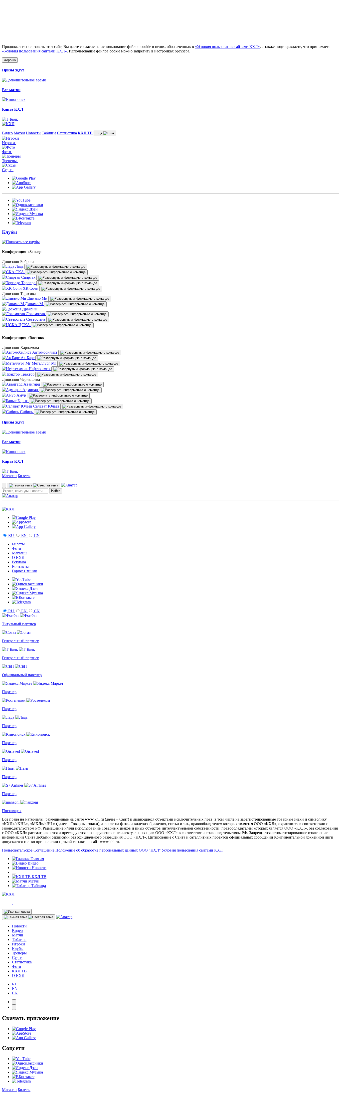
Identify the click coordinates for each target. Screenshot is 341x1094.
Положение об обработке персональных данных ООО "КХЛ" (108, 850)
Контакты (20, 566)
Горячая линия (24, 571)
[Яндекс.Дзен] (25, 209)
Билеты (24, 476)
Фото (16, 548)
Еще (99, 133)
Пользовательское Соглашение (28, 850)
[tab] (14, 1002)
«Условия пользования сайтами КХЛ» (227, 46)
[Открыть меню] (14, 873)
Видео (7, 133)
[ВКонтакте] (23, 218)
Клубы (17, 948)
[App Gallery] (24, 187)
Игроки (18, 944)
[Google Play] (24, 178)
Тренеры (19, 953)
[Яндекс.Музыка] (27, 214)
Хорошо (10, 60)
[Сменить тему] (33, 485)
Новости (33, 133)
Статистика (67, 133)
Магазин (9, 476)
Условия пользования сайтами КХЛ (192, 850)
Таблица (49, 133)
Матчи (19, 133)
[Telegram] (21, 222)
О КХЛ (18, 557)
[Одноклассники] (27, 205)
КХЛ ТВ (85, 133)
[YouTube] (21, 200)
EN (24, 535)
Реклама (19, 562)
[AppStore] (21, 183)
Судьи (17, 957)
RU (11, 535)
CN (36, 535)
